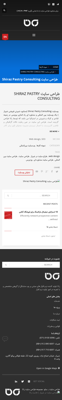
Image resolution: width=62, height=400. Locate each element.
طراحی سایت (24, 156)
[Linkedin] (16, 381)
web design (54, 156)
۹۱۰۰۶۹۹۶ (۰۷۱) (22, 10)
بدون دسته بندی (48, 236)
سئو (45, 389)
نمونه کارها (41, 145)
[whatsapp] (49, 4)
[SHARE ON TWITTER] (57, 172)
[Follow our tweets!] (22, 381)
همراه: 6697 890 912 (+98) (48, 344)
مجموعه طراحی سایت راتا (32, 389)
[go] (8, 196)
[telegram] (58, 4)
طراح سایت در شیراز (39, 156)
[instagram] (53, 4)
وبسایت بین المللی (45, 115)
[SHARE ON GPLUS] (47, 172)
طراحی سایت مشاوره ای (43, 160)
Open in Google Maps (47, 368)
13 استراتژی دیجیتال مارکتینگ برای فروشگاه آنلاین (38, 212)
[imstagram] (29, 381)
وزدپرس (29, 160)
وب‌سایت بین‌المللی (27, 145)
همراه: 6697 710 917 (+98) (48, 350)
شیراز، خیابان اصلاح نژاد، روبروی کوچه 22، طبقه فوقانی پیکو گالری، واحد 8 (32, 357)
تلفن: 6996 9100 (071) (50, 338)
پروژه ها (57, 307)
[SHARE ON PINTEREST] (42, 172)
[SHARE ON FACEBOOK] (52, 172)
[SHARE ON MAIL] (37, 172)
